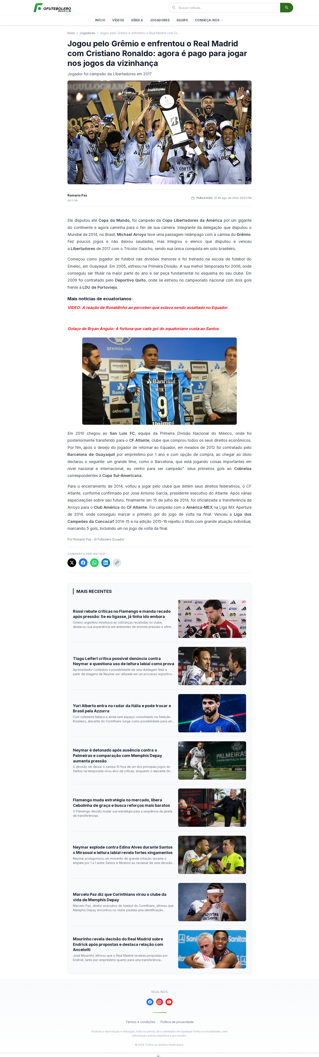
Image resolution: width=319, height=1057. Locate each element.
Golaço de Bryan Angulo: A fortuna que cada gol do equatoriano (127, 328)
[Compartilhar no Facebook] (83, 562)
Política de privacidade (177, 1022)
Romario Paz (77, 195)
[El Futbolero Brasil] (52, 8)
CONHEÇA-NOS (207, 20)
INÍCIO (100, 20)
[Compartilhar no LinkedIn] (105, 562)
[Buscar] (286, 7)
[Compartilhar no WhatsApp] (94, 562)
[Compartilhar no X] (71, 562)
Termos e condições (140, 1022)
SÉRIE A (137, 20)
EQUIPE (182, 20)
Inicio (71, 33)
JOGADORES (160, 20)
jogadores (87, 33)
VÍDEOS (118, 20)
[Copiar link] (117, 562)
